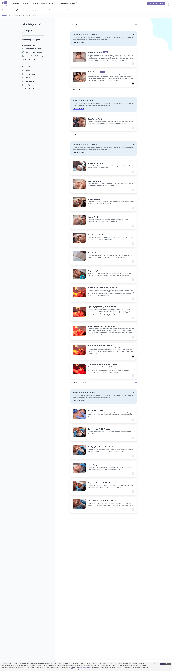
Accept (162, 664)
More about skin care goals (33, 89)
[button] (133, 63)
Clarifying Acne (30, 81)
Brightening (29, 77)
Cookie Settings (154, 664)
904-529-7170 (42, 15)
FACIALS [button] (35, 3)
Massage (75, 24)
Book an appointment (156, 3)
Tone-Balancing (30, 74)
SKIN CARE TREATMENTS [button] (48, 3)
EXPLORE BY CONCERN (68, 3)
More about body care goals (33, 60)
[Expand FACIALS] (38, 3)
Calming (28, 85)
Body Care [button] (25, 3)
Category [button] (28, 31)
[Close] (133, 34)
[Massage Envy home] (4, 3)
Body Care (76, 90)
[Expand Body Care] (30, 3)
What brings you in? (31, 24)
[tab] (33, 45)
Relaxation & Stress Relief (33, 48)
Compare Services (78, 42)
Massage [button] (16, 3)
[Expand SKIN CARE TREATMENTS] (57, 3)
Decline (168, 664)
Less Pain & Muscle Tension (34, 52)
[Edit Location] (169, 15)
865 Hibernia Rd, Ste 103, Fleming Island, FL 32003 (24, 15)
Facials (74, 134)
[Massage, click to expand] (20, 3)
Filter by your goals (32, 40)
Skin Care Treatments (82, 382)
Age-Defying (29, 70)
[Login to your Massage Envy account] (168, 3)
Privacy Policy (75, 669)
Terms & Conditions (86, 667)
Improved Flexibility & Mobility (34, 56)
